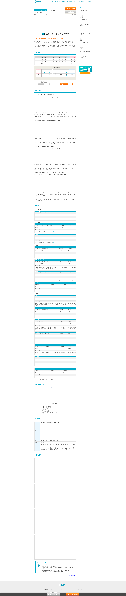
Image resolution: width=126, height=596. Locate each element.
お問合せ (74, 589)
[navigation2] (51, 34)
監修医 (90, 1)
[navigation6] (67, 34)
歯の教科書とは (47, 589)
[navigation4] (59, 34)
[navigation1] (47, 34)
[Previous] (35, 24)
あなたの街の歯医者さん (63, 1)
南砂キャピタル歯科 (85, 42)
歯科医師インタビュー (73, 1)
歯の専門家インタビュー (83, 1)
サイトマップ (79, 589)
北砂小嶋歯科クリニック (86, 56)
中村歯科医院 (85, 19)
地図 (46, 12)
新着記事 (51, 1)
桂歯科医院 (84, 28)
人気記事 (56, 1)
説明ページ (55, 219)
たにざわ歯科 (85, 10)
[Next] (75, 24)
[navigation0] (43, 34)
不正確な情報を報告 (72, 575)
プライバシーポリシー (68, 589)
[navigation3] (55, 34)
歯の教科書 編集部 (48, 562)
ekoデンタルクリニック (86, 24)
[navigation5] (63, 34)
